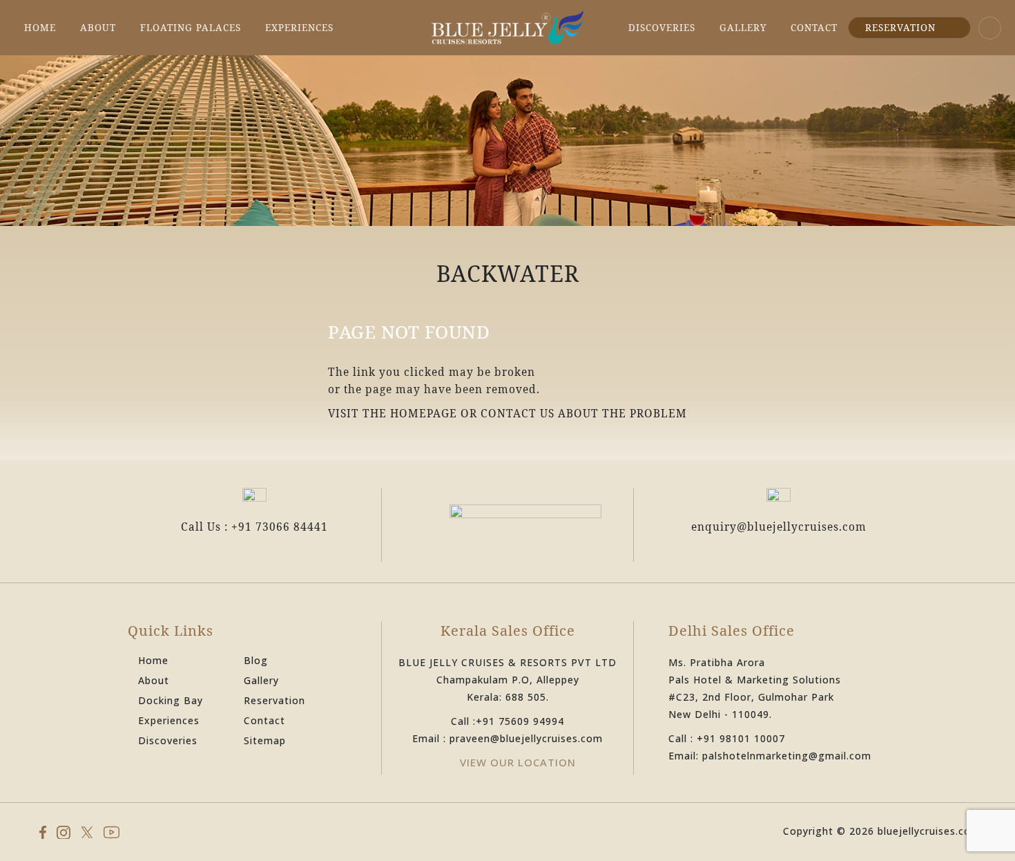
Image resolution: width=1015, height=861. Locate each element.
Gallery (742, 27)
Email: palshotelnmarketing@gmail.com (769, 755)
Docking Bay (170, 700)
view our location (518, 762)
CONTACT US (517, 413)
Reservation (900, 27)
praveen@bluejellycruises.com (526, 738)
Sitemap (265, 740)
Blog (256, 660)
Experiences (299, 27)
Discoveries (661, 27)
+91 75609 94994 (520, 721)
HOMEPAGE (423, 413)
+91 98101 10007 (741, 738)
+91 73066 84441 (279, 526)
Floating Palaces (190, 27)
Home (40, 27)
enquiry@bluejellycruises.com (779, 526)
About (98, 27)
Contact (814, 27)
